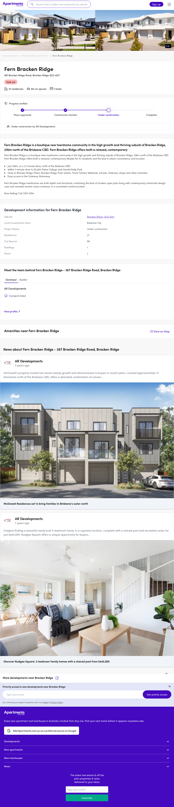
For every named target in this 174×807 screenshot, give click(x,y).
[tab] (11, 279)
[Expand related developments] (166, 673)
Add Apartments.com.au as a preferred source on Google (44, 730)
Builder (23, 279)
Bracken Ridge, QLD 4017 (35, 55)
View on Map (162, 331)
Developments (10, 55)
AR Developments (15, 288)
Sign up (156, 4)
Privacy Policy (57, 702)
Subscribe (87, 798)
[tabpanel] (87, 301)
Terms (45, 702)
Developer (11, 279)
